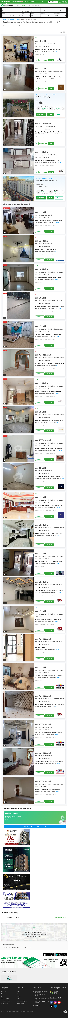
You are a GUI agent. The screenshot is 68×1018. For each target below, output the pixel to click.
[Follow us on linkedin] (56, 1007)
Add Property (20, 1003)
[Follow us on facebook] (52, 1004)
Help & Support (5, 998)
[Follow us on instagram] (56, 1004)
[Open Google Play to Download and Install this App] (61, 956)
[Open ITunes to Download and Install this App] (49, 956)
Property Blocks (17, 1)
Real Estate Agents (22, 1001)
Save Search (62, 22)
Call (51, 60)
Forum (19, 996)
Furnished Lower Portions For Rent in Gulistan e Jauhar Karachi (17, 947)
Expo (18, 998)
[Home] (2, 2)
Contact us (4, 994)
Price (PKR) (4, 13)
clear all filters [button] (18, 26)
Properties (7, 1)
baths (32, 13)
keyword (43, 13)
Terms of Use (4, 1003)
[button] (4, 11)
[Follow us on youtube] (60, 1004)
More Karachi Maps (60, 917)
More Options (57, 13)
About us (3, 991)
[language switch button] (60, 2)
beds (23, 13)
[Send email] (36, 60)
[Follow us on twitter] (52, 1007)
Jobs (2, 996)
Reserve (41, 114)
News (18, 994)
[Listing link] (34, 49)
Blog (18, 991)
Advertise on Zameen (7, 1001)
